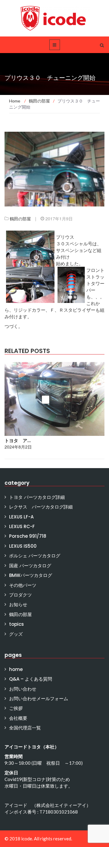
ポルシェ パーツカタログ (34, 556)
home (16, 669)
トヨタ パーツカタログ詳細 (37, 497)
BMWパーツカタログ (30, 575)
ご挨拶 (16, 708)
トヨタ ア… (18, 440)
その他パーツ (22, 585)
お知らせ (18, 604)
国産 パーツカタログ (30, 565)
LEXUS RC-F (22, 526)
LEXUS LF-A (21, 517)
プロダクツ (20, 595)
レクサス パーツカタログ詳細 (41, 507)
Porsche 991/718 (27, 536)
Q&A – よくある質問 (30, 679)
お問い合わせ (22, 689)
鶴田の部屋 (20, 219)
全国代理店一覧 (25, 728)
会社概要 (18, 718)
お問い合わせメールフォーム (38, 698)
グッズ (16, 634)
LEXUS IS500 (23, 546)
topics (16, 624)
